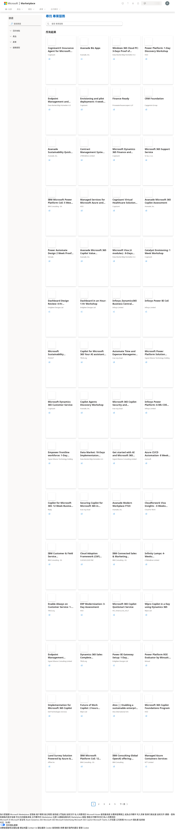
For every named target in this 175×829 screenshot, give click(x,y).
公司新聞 (120, 819)
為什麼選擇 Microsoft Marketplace (14, 814)
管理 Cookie (84, 827)
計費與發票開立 (117, 814)
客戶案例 (40, 814)
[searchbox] (27, 24)
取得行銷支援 (150, 814)
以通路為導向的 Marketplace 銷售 (71, 817)
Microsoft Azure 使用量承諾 (98, 814)
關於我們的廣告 (71, 827)
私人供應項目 (80, 814)
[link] (61, 60)
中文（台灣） (6, 822)
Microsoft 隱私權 (131, 819)
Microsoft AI (5, 819)
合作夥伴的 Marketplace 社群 (44, 817)
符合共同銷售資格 (23, 817)
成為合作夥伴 (130, 814)
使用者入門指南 (59, 814)
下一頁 (122, 804)
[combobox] (85, 24)
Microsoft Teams (100, 819)
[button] (47, 23)
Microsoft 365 (49, 819)
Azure (28, 819)
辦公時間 (48, 814)
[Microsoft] (11, 3)
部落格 (32, 814)
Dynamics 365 (37, 819)
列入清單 (140, 814)
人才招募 (112, 819)
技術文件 (70, 814)
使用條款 (56, 827)
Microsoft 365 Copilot (83, 819)
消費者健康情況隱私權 (9, 827)
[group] (49, 59)
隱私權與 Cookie (45, 827)
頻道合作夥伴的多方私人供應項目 (101, 817)
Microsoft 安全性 (18, 819)
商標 (62, 827)
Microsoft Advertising (65, 819)
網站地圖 (23, 827)
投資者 (142, 819)
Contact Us (32, 827)
